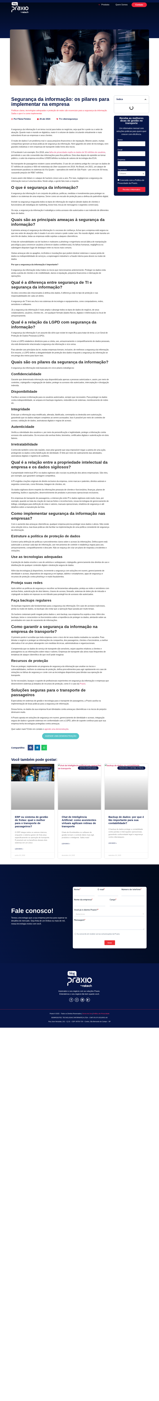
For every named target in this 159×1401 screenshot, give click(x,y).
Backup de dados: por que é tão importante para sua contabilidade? (126, 820)
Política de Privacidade (101, 1014)
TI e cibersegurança (68, 119)
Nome (120, 140)
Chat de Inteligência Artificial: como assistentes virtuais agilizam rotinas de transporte (79, 821)
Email (120, 150)
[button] (30, 747)
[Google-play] (88, 1000)
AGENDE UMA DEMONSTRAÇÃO (60, 736)
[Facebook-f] (71, 1000)
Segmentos (122, 170)
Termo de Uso (87, 1014)
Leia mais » (19, 849)
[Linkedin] (82, 1000)
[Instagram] (77, 1000)
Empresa (121, 160)
